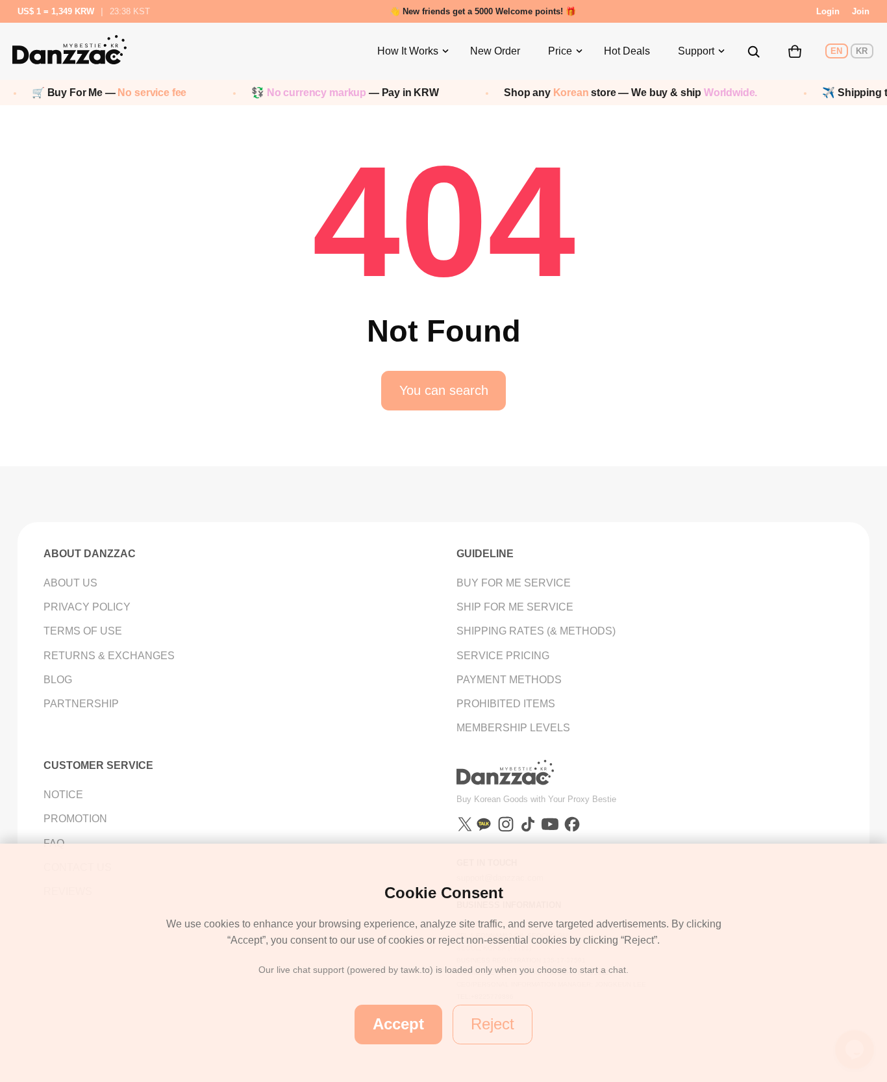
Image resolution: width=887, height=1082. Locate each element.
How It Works (407, 51)
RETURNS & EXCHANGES (109, 655)
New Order (495, 51)
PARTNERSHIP (81, 703)
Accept (398, 1024)
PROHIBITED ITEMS (505, 703)
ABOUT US (70, 582)
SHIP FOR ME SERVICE (514, 606)
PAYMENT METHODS (509, 679)
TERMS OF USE (83, 630)
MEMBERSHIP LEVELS (513, 727)
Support (696, 51)
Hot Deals (627, 51)
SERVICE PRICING (502, 655)
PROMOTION (75, 818)
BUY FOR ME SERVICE (513, 582)
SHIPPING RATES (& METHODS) (536, 630)
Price (560, 51)
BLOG (58, 679)
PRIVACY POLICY (87, 606)
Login (828, 11)
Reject (492, 1024)
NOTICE (63, 794)
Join (860, 11)
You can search (443, 390)
